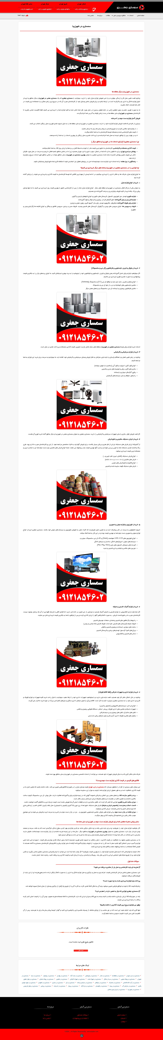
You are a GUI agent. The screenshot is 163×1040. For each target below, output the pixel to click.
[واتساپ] (82, 1037)
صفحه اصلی (140, 15)
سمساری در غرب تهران (96, 787)
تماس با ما (91, 15)
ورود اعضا (21, 15)
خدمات (131, 15)
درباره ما (99, 15)
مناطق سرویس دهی (119, 15)
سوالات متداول (83, 1015)
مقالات (108, 15)
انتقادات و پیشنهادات (81, 1018)
